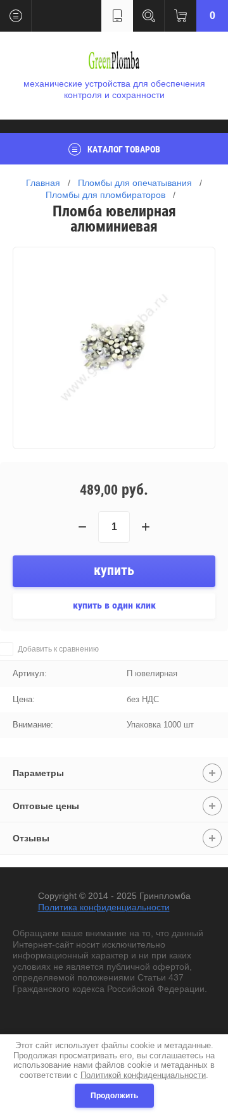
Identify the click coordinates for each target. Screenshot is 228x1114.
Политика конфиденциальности (104, 907)
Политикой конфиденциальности (143, 1075)
